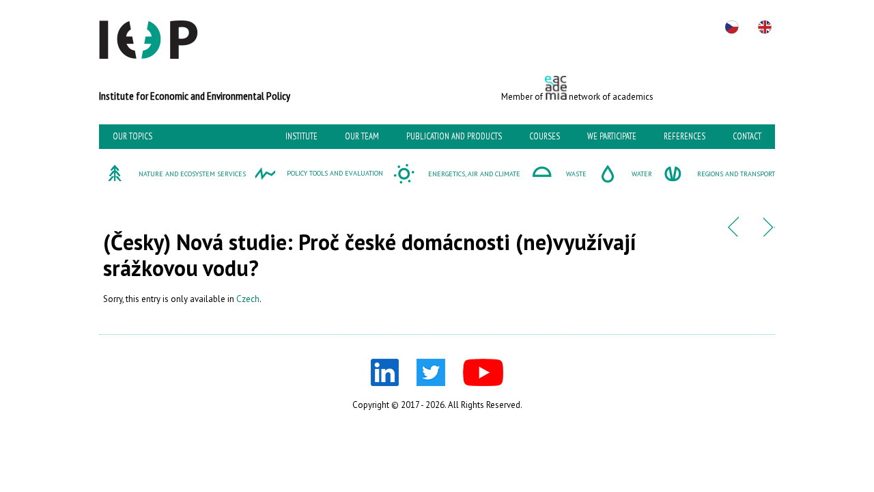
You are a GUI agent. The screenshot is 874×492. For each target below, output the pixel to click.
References (684, 136)
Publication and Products (454, 136)
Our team (362, 136)
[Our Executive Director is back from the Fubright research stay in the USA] (769, 233)
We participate (611, 136)
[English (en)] (765, 27)
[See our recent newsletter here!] (733, 233)
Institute (301, 136)
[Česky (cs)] (732, 27)
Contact (747, 136)
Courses (544, 136)
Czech (247, 299)
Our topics (132, 136)
